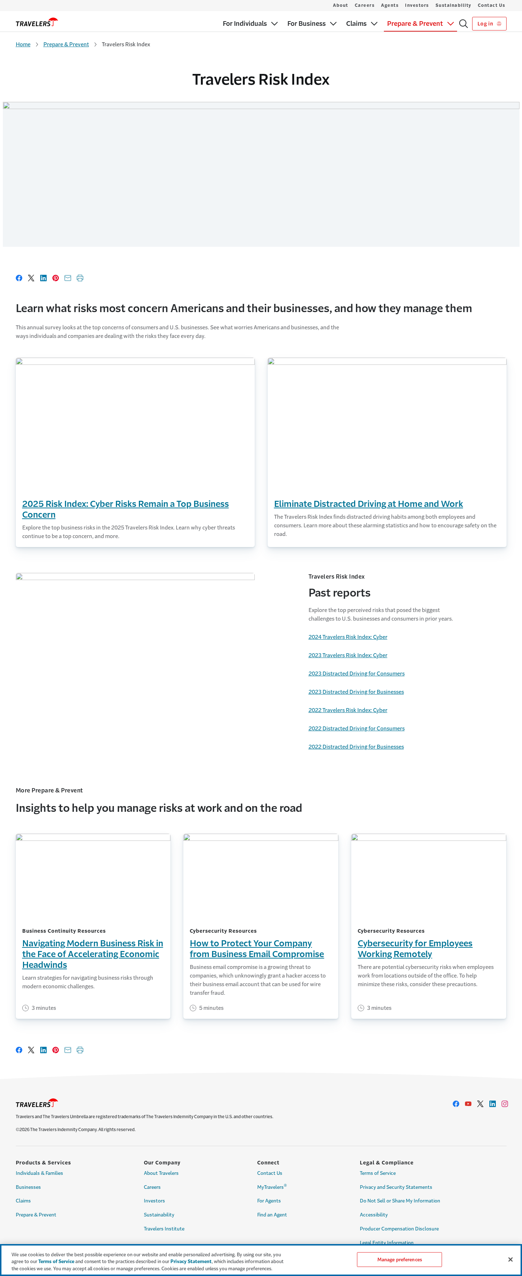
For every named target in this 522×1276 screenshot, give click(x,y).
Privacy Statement (191, 1261)
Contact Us (491, 5)
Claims (23, 1201)
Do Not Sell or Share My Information (400, 1201)
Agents (390, 5)
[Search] (463, 24)
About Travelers (161, 1173)
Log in (486, 23)
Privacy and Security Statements (396, 1187)
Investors (417, 5)
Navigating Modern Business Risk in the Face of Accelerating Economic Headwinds (92, 954)
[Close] (510, 1259)
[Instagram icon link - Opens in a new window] (505, 1104)
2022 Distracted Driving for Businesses (356, 746)
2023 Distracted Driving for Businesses (356, 691)
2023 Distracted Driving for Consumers (357, 673)
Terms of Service (378, 1173)
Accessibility (374, 1215)
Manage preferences (399, 1259)
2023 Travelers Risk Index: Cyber (348, 655)
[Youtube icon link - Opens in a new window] (468, 1104)
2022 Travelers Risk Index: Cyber (348, 710)
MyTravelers (272, 1186)
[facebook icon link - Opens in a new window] (456, 1104)
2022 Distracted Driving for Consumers (357, 728)
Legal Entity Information (387, 1242)
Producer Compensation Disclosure (399, 1228)
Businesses (28, 1187)
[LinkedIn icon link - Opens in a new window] (492, 1104)
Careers (365, 5)
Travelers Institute (164, 1228)
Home (23, 44)
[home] (37, 21)
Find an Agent (272, 1215)
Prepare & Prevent (66, 44)
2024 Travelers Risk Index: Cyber (348, 637)
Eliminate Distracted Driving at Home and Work (368, 504)
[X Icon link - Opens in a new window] (480, 1104)
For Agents (269, 1201)
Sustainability (453, 5)
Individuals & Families (39, 1173)
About (340, 5)
